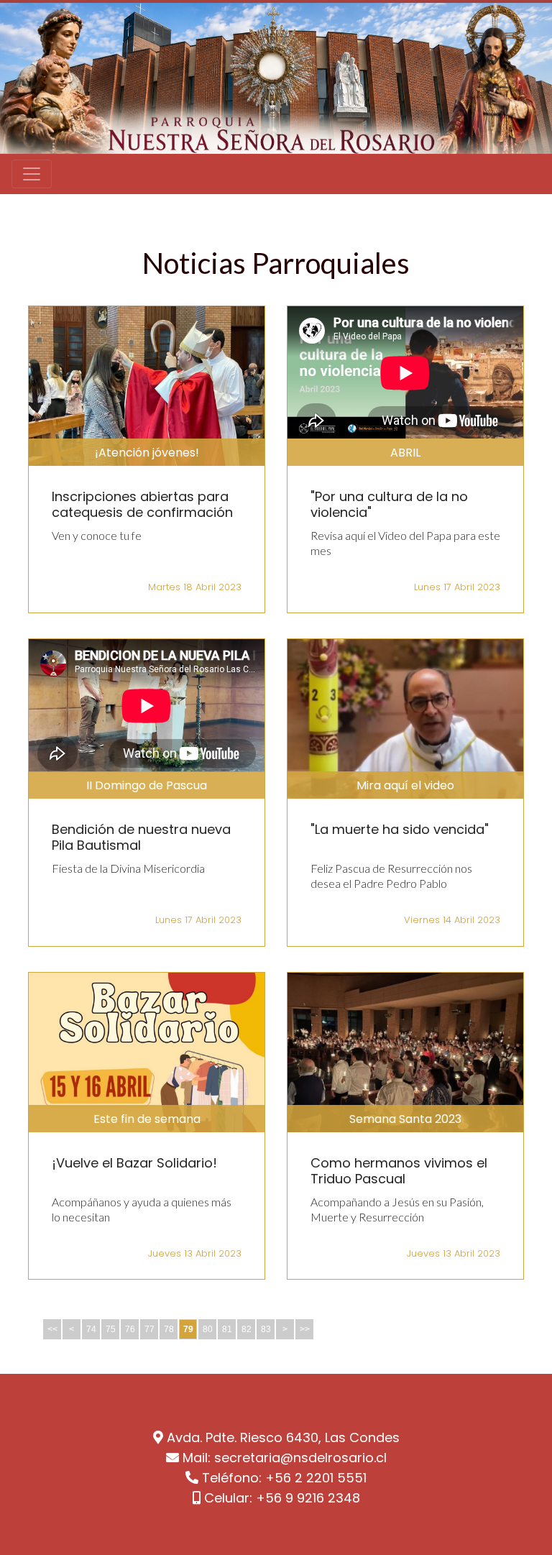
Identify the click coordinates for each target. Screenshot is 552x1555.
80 (208, 1329)
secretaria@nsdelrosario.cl (300, 1458)
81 (227, 1329)
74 (91, 1329)
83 (266, 1329)
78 (169, 1329)
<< (52, 1329)
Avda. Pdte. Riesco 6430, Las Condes (283, 1437)
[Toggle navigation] (32, 174)
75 (111, 1329)
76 (130, 1329)
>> (305, 1329)
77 (149, 1329)
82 (247, 1329)
